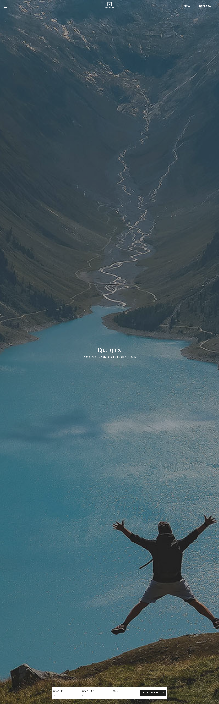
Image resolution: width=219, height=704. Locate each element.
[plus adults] (135, 695)
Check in (58, 691)
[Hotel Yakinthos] (109, 7)
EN (180, 6)
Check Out (88, 691)
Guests (115, 691)
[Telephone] (191, 6)
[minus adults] (112, 695)
